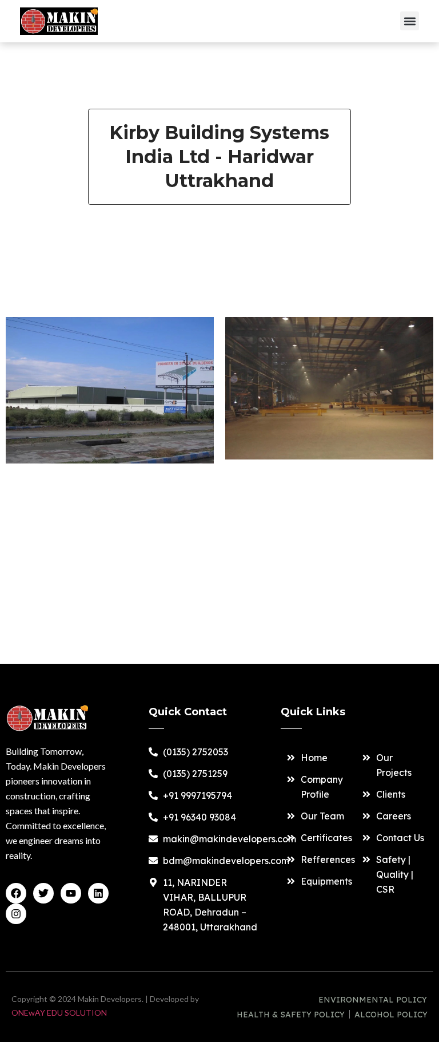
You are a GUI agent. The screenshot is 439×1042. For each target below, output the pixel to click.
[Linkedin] (98, 893)
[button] (409, 20)
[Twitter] (43, 893)
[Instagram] (16, 914)
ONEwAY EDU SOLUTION (59, 1012)
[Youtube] (71, 893)
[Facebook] (16, 893)
